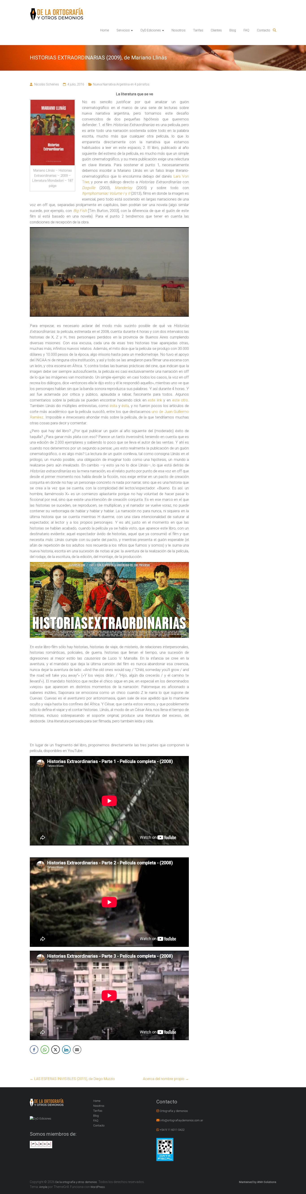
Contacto (263, 30)
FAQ (246, 30)
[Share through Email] (77, 1049)
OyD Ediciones (150, 30)
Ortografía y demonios (174, 1111)
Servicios (123, 30)
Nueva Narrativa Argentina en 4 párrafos (121, 84)
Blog (232, 30)
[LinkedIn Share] (66, 1049)
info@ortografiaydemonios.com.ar (181, 1120)
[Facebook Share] (34, 1049)
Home (104, 30)
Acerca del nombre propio (166, 1079)
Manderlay (123, 187)
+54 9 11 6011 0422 (172, 1129)
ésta (113, 405)
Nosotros (178, 30)
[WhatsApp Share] (45, 1049)
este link (155, 400)
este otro (180, 400)
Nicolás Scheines (46, 84)
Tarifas (198, 30)
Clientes (216, 30)
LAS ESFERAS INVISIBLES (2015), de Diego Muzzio (72, 1079)
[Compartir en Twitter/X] (55, 1049)
